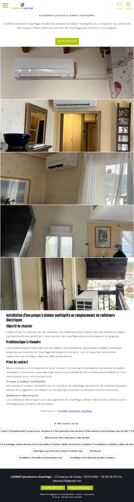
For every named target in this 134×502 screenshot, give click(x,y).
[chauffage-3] (67, 231)
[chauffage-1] (67, 125)
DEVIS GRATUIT (67, 41)
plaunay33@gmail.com (67, 481)
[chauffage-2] (67, 178)
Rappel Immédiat (80, 488)
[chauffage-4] (67, 284)
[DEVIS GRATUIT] (119, 6)
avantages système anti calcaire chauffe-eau (58, 451)
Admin (79, 494)
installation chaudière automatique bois (40, 457)
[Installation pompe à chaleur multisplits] (67, 73)
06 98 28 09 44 (111, 477)
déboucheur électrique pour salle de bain (67, 437)
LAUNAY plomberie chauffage (76, 411)
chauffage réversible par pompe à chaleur (92, 457)
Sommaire (89, 494)
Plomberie (95, 451)
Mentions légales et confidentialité (57, 494)
